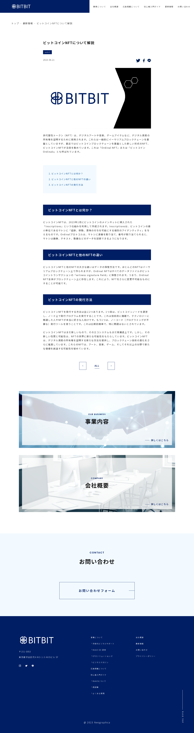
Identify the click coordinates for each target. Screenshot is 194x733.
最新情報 (169, 6)
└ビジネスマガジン (100, 662)
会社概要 (114, 6)
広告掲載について (131, 6)
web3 (47, 52)
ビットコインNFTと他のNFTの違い (70, 179)
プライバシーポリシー (146, 656)
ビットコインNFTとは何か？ (66, 173)
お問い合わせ (184, 6)
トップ (15, 23)
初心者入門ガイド (152, 6)
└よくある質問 (98, 693)
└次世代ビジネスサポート (102, 643)
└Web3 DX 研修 (98, 650)
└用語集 (95, 687)
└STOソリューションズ (102, 656)
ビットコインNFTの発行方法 (66, 184)
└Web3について (98, 681)
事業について (99, 6)
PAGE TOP (183, 717)
